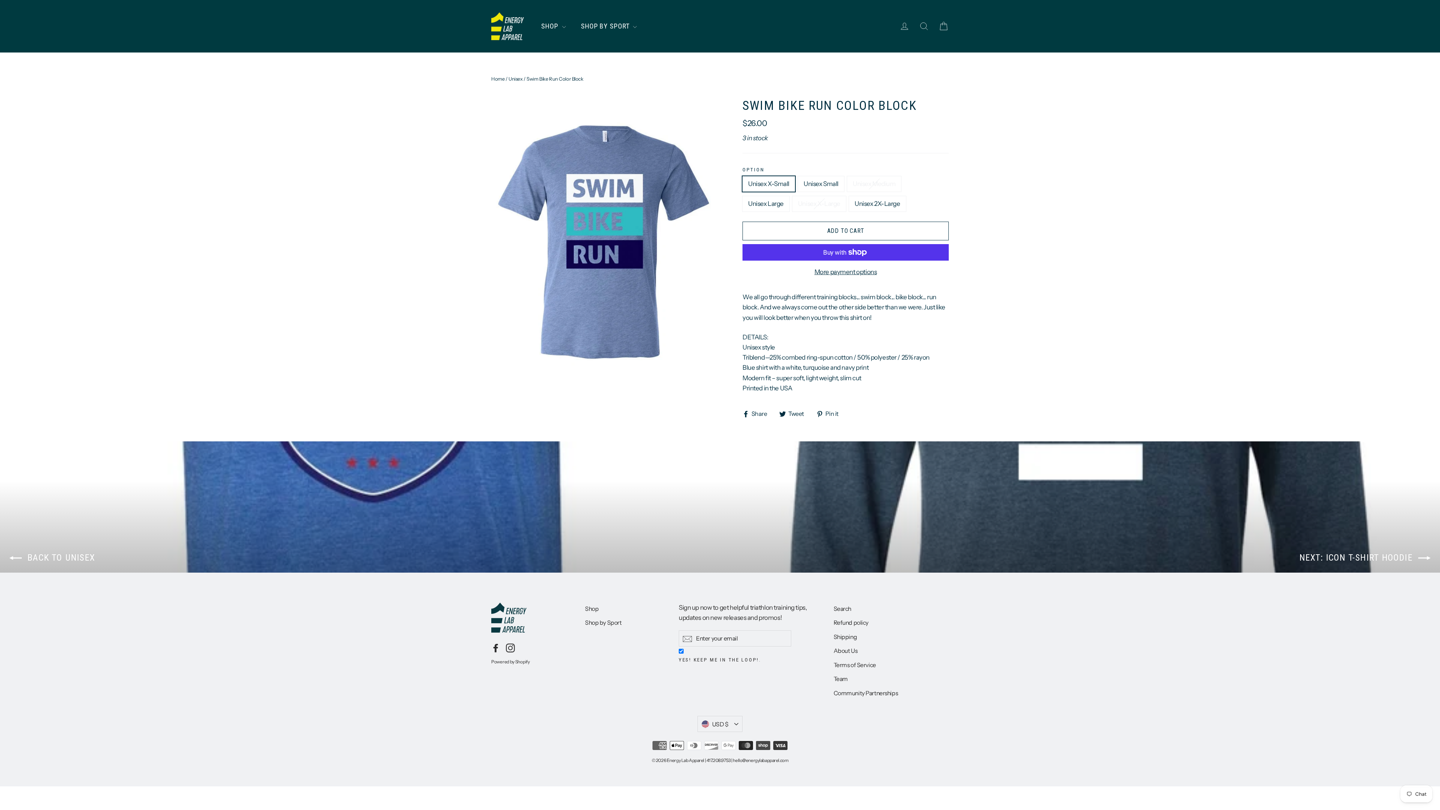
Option (753, 169)
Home (497, 79)
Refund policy (851, 622)
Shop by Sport (606, 26)
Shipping (845, 636)
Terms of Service (855, 665)
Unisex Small (821, 184)
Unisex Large (766, 203)
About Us (846, 650)
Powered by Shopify (510, 661)
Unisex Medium (874, 184)
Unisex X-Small (768, 184)
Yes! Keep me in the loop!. (720, 660)
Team (841, 678)
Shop (550, 26)
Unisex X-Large (819, 203)
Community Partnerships (866, 693)
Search (842, 608)
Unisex (515, 79)
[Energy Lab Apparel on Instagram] (510, 647)
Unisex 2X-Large (877, 203)
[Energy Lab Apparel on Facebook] (495, 647)
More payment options (845, 272)
